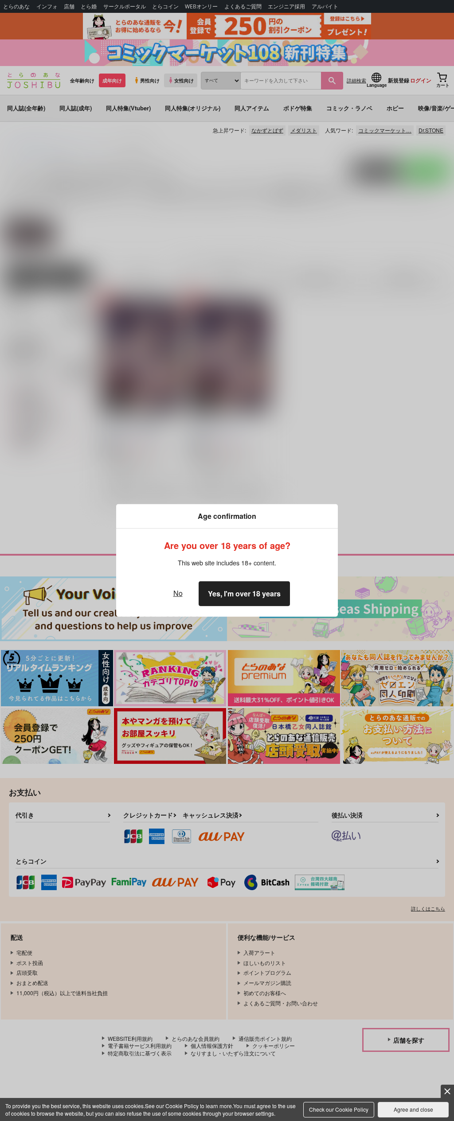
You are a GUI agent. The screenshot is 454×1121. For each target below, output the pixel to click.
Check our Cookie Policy (338, 1109)
